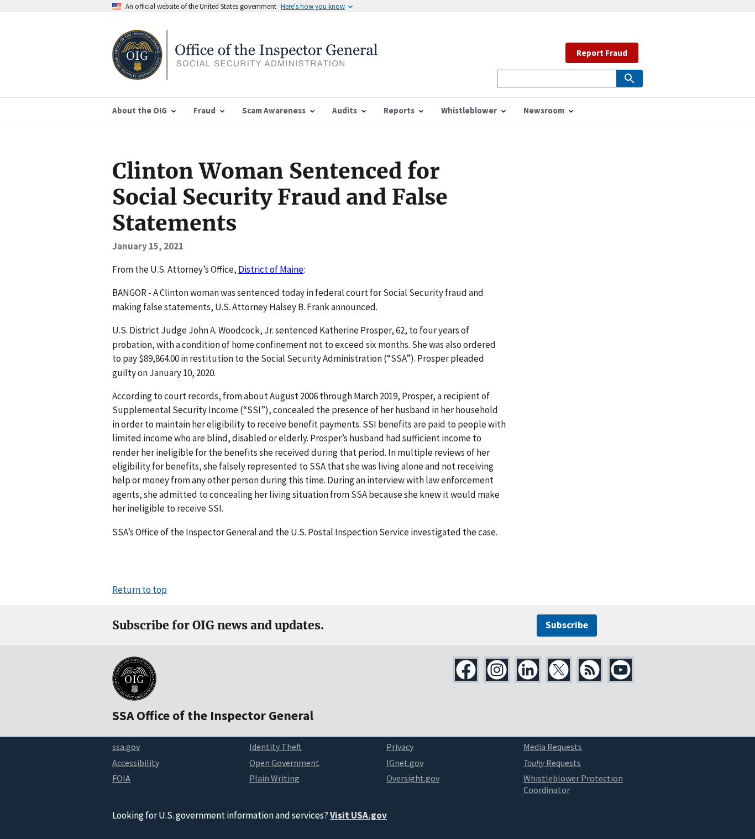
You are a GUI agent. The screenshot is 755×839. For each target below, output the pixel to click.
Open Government (284, 762)
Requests (552, 762)
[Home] (245, 73)
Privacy (399, 746)
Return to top (139, 589)
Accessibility (135, 762)
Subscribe (567, 625)
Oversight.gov (412, 778)
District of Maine (270, 269)
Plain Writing (274, 778)
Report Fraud (601, 53)
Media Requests (552, 746)
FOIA (121, 778)
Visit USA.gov (358, 815)
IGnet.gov (404, 762)
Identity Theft (275, 746)
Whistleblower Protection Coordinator (573, 784)
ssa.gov (126, 746)
